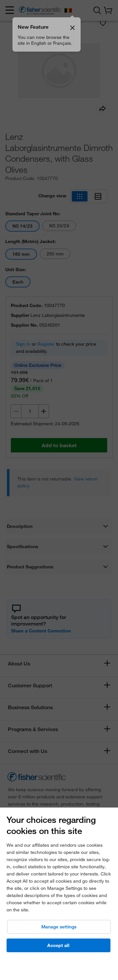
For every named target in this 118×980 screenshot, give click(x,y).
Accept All (58, 945)
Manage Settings (58, 927)
